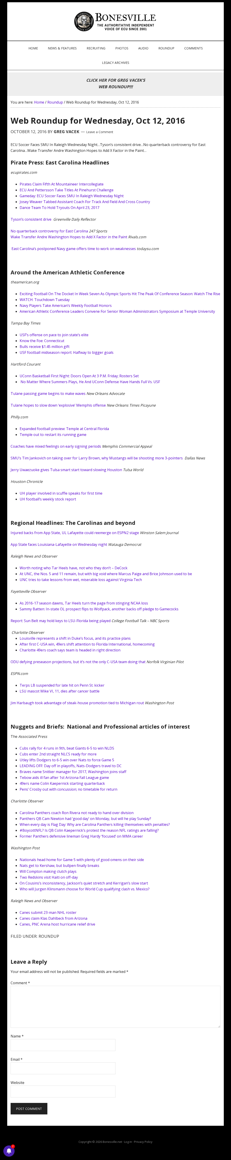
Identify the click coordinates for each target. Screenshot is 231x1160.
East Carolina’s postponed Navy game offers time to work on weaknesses (74, 248)
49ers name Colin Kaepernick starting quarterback (62, 783)
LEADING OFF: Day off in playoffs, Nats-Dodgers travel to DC (71, 765)
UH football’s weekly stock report (48, 499)
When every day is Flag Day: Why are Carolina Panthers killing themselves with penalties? (95, 824)
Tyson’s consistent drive (31, 219)
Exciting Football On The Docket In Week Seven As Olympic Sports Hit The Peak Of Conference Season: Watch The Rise (120, 293)
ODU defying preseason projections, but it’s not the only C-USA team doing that (78, 661)
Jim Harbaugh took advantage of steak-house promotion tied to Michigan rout (77, 702)
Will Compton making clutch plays (48, 871)
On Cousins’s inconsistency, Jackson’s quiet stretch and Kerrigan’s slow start (84, 883)
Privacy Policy (143, 1142)
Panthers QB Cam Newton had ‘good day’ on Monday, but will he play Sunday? (85, 818)
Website (17, 1082)
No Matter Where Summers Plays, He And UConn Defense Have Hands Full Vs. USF (90, 381)
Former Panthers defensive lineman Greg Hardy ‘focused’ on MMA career (81, 836)
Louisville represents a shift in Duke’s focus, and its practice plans (75, 638)
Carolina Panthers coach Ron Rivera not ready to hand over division (77, 812)
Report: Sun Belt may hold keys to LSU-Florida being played (61, 620)
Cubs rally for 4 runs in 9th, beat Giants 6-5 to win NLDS (67, 748)
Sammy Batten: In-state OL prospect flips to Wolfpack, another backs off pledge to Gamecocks (99, 609)
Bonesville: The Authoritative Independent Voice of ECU (116, 21)
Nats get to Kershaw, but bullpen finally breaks (59, 865)
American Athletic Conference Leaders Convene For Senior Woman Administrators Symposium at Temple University (117, 311)
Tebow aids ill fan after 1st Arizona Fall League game (64, 777)
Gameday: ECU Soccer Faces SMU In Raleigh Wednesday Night (72, 195)
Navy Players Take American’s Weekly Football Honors (66, 305)
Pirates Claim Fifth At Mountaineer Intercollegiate (62, 184)
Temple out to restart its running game (53, 434)
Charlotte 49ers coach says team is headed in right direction (70, 650)
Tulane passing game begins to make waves (48, 393)
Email (17, 1059)
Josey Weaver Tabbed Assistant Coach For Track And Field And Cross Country (85, 201)
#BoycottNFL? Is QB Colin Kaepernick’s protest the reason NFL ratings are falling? (89, 830)
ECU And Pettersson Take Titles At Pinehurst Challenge (66, 190)
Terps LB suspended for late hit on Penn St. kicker (62, 685)
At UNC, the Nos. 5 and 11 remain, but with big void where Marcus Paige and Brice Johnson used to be (106, 573)
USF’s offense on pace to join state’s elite (54, 334)
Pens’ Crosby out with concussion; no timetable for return (68, 789)
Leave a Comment (99, 132)
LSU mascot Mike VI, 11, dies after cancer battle (59, 691)
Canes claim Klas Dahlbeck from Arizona (53, 918)
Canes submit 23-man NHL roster (48, 912)
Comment (20, 982)
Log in (128, 1142)
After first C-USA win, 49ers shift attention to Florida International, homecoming (87, 644)
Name (17, 1036)
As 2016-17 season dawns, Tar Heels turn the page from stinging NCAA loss (84, 603)
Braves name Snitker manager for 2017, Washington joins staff (73, 771)
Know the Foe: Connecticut (42, 340)
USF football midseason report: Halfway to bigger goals (66, 352)
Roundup (49, 936)
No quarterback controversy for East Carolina (49, 231)
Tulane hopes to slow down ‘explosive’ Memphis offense (58, 405)
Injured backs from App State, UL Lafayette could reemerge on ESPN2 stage (75, 532)
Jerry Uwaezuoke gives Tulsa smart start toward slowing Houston (66, 469)
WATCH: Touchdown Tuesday (45, 299)
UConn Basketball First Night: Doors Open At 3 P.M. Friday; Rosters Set (79, 375)
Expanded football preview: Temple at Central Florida (64, 428)
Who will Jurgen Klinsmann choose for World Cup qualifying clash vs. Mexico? (85, 889)
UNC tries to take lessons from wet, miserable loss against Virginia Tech (81, 579)
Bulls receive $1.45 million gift (44, 346)
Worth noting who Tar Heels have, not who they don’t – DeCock (73, 567)
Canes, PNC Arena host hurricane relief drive (57, 924)
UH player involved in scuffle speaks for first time (61, 493)
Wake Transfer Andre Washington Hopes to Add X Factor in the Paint (69, 236)
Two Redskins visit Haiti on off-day (49, 877)
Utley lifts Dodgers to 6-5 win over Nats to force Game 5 (67, 759)
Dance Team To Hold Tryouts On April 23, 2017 (59, 207)
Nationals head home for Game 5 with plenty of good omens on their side (82, 859)
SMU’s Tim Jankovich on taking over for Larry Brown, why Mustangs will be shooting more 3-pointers (97, 458)
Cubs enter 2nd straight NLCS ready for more (58, 754)
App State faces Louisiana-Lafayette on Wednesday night (59, 544)
